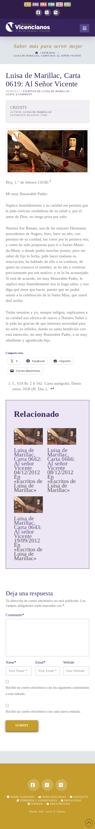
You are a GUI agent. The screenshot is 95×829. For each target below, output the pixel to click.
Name (11, 662)
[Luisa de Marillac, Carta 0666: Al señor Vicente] (61, 436)
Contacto (80, 797)
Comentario (15, 615)
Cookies (36, 803)
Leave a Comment (19, 94)
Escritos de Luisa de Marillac (46, 91)
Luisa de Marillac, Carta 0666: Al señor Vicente (61, 459)
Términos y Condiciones (38, 800)
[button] (84, 28)
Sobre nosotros (22, 797)
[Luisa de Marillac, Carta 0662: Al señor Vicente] (28, 436)
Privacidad (72, 800)
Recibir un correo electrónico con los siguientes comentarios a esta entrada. (47, 691)
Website (68, 662)
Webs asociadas (53, 797)
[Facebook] (38, 12)
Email (40, 662)
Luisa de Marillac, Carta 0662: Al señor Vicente (28, 459)
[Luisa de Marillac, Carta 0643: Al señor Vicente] (28, 504)
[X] (47, 12)
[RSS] (56, 12)
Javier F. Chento (55, 811)
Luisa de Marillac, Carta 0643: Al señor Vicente (28, 527)
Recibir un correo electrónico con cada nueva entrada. (43, 711)
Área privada (59, 803)
